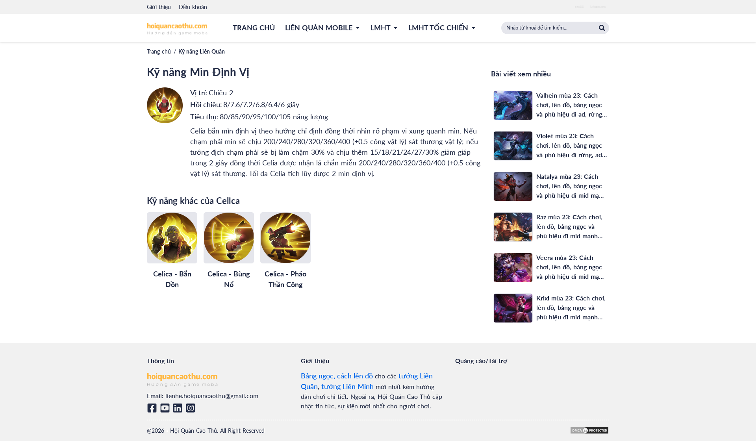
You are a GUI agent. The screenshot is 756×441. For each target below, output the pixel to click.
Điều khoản (193, 7)
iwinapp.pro (598, 7)
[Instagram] (191, 408)
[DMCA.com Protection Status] (589, 430)
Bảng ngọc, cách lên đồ (337, 375)
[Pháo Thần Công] (285, 237)
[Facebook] (153, 408)
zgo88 (579, 7)
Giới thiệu (159, 7)
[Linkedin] (178, 408)
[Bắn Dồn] (172, 237)
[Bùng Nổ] (229, 237)
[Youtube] (166, 408)
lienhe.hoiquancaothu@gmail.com (211, 395)
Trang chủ (159, 51)
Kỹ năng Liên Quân (201, 51)
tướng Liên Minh (347, 386)
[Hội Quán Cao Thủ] (177, 28)
